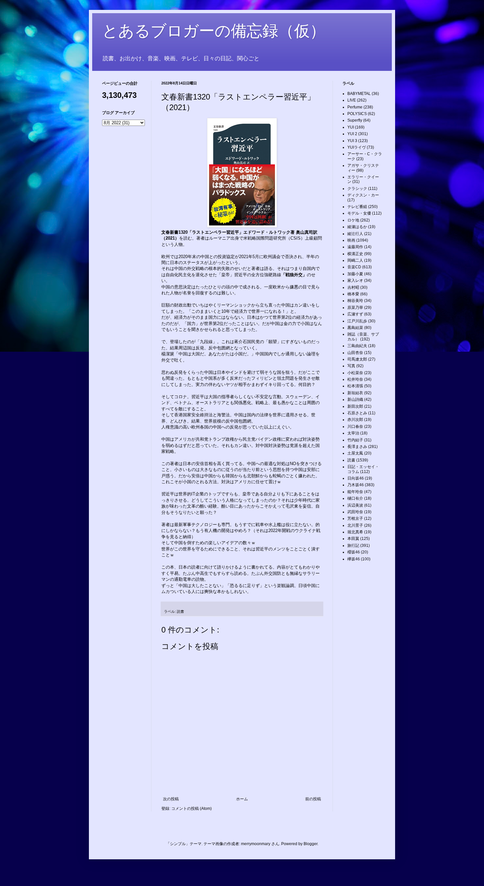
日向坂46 (355, 478)
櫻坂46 (353, 552)
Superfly (354, 120)
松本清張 (355, 386)
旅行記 (353, 545)
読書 (180, 611)
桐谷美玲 (355, 300)
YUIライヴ (356, 147)
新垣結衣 (355, 393)
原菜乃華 (355, 307)
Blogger (310, 844)
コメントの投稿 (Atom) (191, 808)
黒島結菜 (355, 327)
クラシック (357, 188)
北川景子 (355, 525)
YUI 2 (352, 134)
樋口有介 (355, 498)
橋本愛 (353, 294)
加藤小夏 (355, 274)
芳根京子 (355, 518)
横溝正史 (355, 253)
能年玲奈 (355, 491)
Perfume (355, 107)
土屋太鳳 (355, 453)
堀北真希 (355, 532)
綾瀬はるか (357, 226)
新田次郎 (355, 406)
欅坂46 (353, 559)
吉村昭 (353, 287)
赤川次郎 (355, 419)
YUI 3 (352, 140)
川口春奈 (355, 426)
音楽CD (354, 267)
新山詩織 (355, 399)
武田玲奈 (355, 512)
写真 (351, 366)
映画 (351, 240)
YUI (350, 127)
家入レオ (355, 280)
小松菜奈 (355, 372)
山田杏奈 (355, 352)
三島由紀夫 (357, 345)
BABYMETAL (359, 93)
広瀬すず (355, 314)
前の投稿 (313, 799)
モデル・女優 (359, 213)
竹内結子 (355, 440)
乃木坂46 (355, 485)
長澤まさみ (357, 446)
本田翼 (353, 538)
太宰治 (353, 433)
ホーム (242, 799)
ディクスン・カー (363, 195)
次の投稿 (171, 799)
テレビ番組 (357, 206)
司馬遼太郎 (357, 359)
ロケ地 (353, 220)
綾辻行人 (355, 233)
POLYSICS (357, 113)
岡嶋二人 (355, 260)
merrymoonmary (255, 844)
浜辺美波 (355, 505)
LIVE (351, 100)
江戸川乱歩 (357, 321)
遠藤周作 (355, 247)
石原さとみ (357, 413)
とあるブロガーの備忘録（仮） (214, 31)
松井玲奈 (355, 379)
